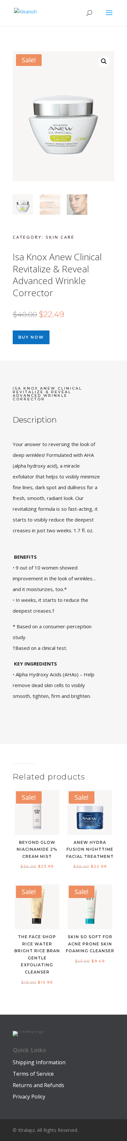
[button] (104, 61)
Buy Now (31, 337)
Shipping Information (39, 1062)
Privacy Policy (29, 1096)
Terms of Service (33, 1073)
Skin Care (60, 237)
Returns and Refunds (38, 1085)
